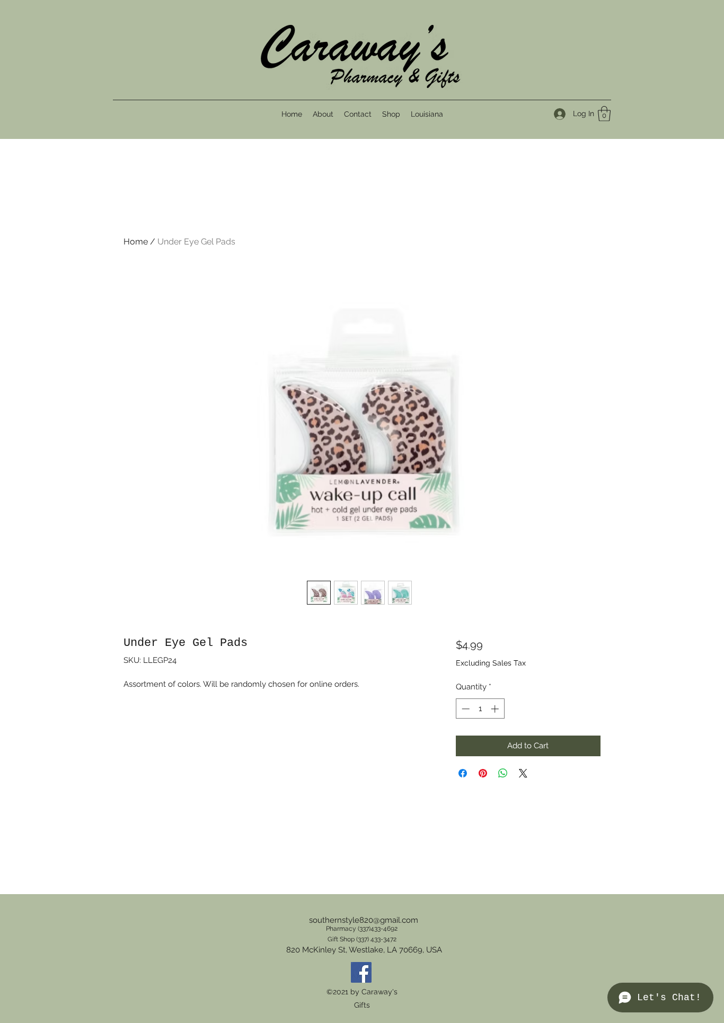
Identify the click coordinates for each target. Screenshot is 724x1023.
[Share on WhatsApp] (503, 773)
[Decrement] (464, 709)
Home (135, 242)
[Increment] (496, 709)
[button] (604, 113)
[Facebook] (361, 972)
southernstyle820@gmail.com (363, 920)
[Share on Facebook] (462, 773)
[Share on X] (523, 773)
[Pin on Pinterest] (482, 773)
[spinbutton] (480, 709)
